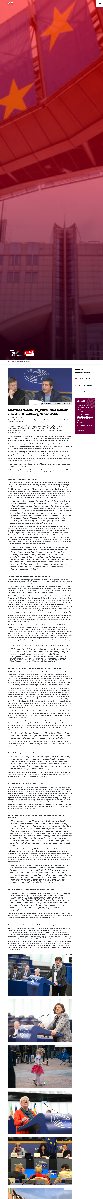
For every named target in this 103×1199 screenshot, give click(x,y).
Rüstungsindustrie (57, 420)
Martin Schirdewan (62, 723)
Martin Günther (84, 392)
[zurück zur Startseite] (22, 353)
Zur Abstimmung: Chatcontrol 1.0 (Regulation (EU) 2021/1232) (85, 407)
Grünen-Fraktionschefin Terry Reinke (42, 723)
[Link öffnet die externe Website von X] (12, 3)
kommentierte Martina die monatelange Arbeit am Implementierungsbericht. (32, 849)
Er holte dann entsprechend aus (44, 727)
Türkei (64, 420)
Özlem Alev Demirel (85, 378)
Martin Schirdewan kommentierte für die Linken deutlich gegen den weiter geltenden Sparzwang (39, 645)
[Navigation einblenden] (100, 3)
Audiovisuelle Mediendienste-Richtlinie (19, 420)
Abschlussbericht (38, 541)
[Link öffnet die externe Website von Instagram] (9, 3)
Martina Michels (15, 361)
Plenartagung (47, 420)
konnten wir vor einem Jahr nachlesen (47, 539)
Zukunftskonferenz (17, 422)
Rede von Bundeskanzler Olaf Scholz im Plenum (45, 668)
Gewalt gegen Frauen (37, 420)
